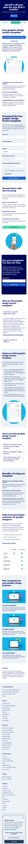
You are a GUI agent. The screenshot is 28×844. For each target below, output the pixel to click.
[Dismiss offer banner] (24, 2)
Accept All (14, 841)
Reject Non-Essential (14, 837)
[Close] (23, 817)
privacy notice (12, 829)
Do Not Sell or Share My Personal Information (14, 833)
